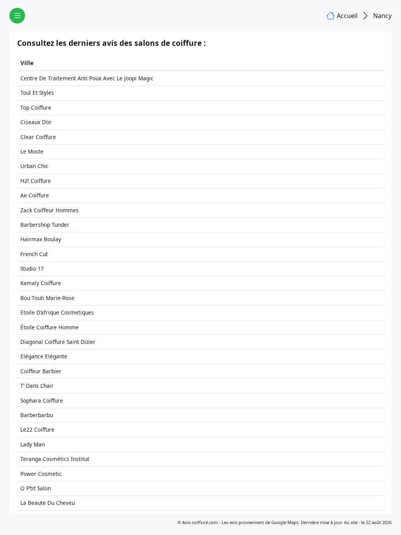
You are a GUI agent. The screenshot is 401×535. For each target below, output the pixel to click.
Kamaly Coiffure (40, 283)
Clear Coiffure (38, 137)
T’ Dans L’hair (37, 385)
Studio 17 (32, 268)
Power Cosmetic (41, 473)
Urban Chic (34, 166)
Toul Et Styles (37, 92)
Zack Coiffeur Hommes (49, 210)
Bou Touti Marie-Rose (47, 298)
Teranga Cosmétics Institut (54, 459)
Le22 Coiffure (37, 429)
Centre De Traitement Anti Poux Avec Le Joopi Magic (87, 78)
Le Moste (31, 151)
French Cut (34, 254)
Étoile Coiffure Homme (49, 327)
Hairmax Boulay (40, 239)
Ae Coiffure (34, 195)
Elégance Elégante (43, 356)
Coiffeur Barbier (40, 371)
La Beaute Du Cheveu (47, 502)
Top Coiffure (35, 107)
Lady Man (32, 444)
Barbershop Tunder (44, 224)
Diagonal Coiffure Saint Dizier (58, 341)
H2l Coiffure (35, 180)
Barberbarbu (36, 415)
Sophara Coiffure (41, 400)
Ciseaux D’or (36, 122)
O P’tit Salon (35, 488)
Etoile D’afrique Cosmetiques (57, 312)
